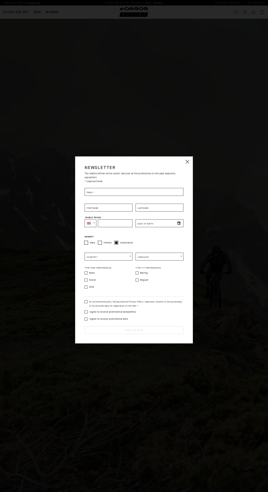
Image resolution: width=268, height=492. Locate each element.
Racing (144, 272)
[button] (90, 223)
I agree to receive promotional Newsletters (112, 311)
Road (92, 272)
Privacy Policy (136, 301)
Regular (144, 279)
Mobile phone (93, 218)
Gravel (92, 279)
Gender (89, 237)
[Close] (187, 161)
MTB (91, 287)
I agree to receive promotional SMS (108, 318)
